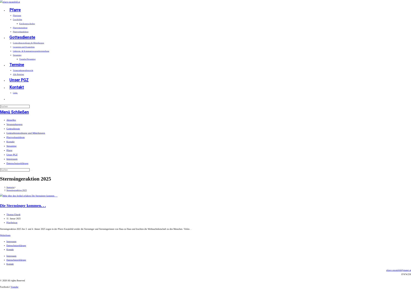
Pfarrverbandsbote (15, 137)
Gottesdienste (13, 128)
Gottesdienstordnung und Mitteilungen (25, 133)
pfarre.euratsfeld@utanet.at (398, 270)
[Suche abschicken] (31, 170)
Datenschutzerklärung (17, 163)
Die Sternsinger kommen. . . (23, 205)
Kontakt (10, 141)
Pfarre (9, 150)
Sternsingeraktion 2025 (16, 190)
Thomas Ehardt (13, 214)
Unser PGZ (11, 154)
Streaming (11, 146)
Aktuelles (11, 120)
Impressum (11, 159)
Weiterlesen (5, 235)
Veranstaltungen (14, 124)
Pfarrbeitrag (11, 222)
